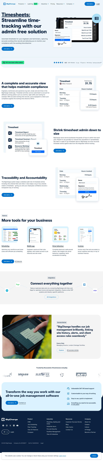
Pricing (53, 4)
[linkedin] (13, 425)
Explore (61, 350)
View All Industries (52, 434)
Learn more (62, 456)
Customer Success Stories (74, 422)
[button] (22, 4)
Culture (87, 427)
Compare (30, 432)
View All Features (33, 429)
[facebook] (3, 425)
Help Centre (69, 427)
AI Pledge (88, 429)
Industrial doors (51, 426)
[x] (10, 425)
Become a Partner (90, 432)
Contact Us (69, 429)
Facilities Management (53, 431)
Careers (87, 424)
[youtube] (17, 425)
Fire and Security (52, 429)
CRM (29, 422)
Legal (41, 443)
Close (94, 456)
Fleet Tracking (32, 427)
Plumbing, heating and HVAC (53, 423)
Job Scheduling (32, 424)
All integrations (51, 297)
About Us (87, 422)
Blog (67, 424)
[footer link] (10, 419)
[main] (10, 4)
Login (12, 432)
